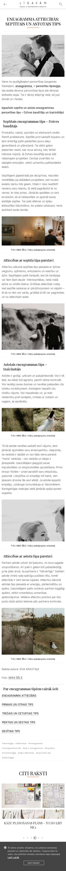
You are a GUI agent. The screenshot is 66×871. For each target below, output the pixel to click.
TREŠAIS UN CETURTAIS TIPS (20, 713)
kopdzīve (50, 748)
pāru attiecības (26, 753)
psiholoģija (9, 757)
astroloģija (9, 743)
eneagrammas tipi (12, 748)
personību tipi (44, 753)
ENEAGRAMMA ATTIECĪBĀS (19, 695)
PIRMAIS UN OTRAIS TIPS (17, 704)
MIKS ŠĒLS (21, 250)
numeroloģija (10, 753)
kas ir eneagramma (33, 748)
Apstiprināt (34, 863)
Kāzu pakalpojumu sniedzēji (41, 250)
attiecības (22, 743)
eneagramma (36, 743)
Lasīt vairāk (13, 857)
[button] (23, 837)
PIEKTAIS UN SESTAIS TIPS (18, 722)
